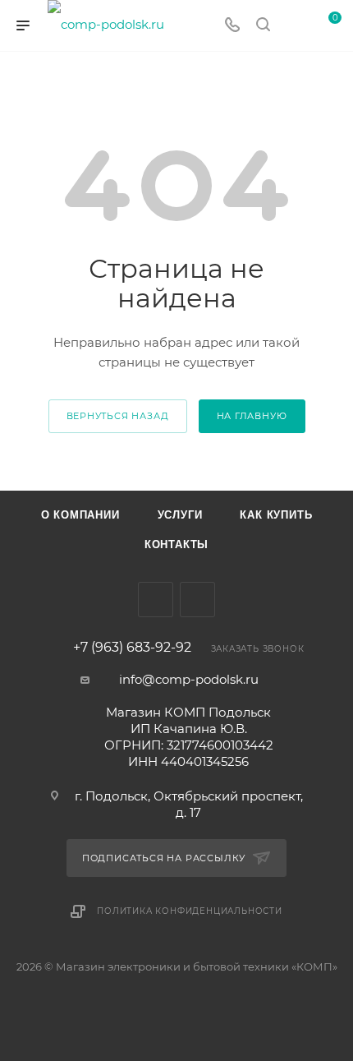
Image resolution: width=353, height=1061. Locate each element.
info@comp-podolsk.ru (189, 679)
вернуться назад (117, 416)
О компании (80, 515)
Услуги (180, 515)
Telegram (155, 599)
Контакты (176, 544)
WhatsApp (197, 599)
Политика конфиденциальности (189, 911)
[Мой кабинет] (294, 26)
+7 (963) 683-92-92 (132, 647)
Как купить (276, 515)
